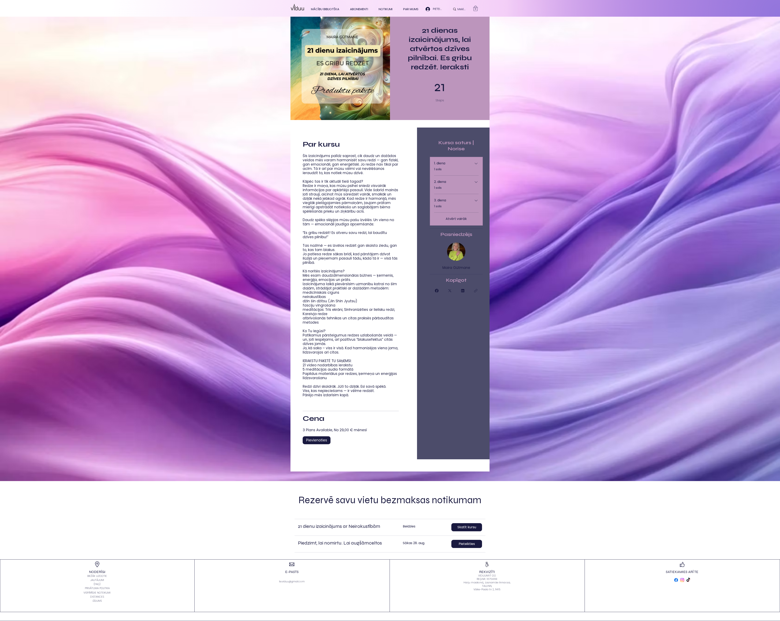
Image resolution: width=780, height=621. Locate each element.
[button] (466, 527)
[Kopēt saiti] (475, 290)
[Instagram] (682, 580)
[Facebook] (676, 580)
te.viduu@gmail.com (292, 581)
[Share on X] (449, 290)
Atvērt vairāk (456, 219)
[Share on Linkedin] (462, 290)
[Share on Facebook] (436, 290)
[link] (475, 8)
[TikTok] (688, 580)
